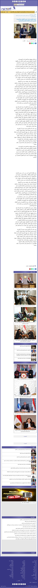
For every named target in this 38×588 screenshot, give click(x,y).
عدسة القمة (35, 566)
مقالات (36, 563)
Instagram (18, 1)
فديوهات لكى (35, 574)
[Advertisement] (25, 51)
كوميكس (23, 563)
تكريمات (24, 574)
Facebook (25, 1)
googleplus (21, 1)
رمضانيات (23, 577)
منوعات (36, 565)
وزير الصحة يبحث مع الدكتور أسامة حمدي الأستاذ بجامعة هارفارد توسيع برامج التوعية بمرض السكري (25, 323)
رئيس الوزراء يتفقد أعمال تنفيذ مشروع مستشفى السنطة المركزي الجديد (25, 305)
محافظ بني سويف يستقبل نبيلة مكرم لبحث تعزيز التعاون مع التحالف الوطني (26, 528)
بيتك (12, 577)
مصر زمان (11, 566)
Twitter (23, 1)
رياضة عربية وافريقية (10, 569)
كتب (33, 39)
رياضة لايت (35, 570)
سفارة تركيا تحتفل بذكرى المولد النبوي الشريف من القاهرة (25, 379)
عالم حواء (12, 570)
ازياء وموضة (35, 571)
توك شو (36, 564)
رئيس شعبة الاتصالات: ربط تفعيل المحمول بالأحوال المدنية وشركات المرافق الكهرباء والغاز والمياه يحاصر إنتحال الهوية (25, 396)
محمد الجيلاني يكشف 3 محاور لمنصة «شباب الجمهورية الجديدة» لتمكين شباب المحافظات (19, 471)
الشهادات (12, 574)
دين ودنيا (24, 566)
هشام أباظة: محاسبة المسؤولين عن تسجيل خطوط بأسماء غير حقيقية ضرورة (25, 413)
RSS (14, 1)
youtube (20, 1)
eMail (13, 1)
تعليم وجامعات (11, 575)
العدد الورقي (35, 577)
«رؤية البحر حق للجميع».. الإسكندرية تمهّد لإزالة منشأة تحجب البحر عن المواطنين (20, 479)
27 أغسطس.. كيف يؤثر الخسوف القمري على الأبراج (24, 350)
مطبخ (12, 571)
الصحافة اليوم (11, 565)
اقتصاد (24, 564)
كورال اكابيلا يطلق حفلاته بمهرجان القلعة (25, 346)
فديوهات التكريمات (34, 575)
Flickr (16, 1)
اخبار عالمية (11, 564)
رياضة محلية (35, 569)
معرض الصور (23, 575)
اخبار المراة (23, 571)
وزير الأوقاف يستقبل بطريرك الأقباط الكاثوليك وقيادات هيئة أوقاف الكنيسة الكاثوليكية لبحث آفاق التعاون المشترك (25, 341)
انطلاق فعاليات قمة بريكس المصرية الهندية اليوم (24, 358)
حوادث (24, 560)
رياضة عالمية (23, 569)
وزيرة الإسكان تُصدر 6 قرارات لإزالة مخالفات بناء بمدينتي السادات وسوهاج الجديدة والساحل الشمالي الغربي (25, 431)
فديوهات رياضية (22, 570)
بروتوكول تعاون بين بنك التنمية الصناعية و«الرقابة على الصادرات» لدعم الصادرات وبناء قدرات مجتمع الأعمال (23, 355)
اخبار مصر (35, 560)
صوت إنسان (23, 576)
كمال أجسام (11, 576)
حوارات (12, 563)
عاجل (36, 576)
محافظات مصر (11, 560)
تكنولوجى (23, 565)
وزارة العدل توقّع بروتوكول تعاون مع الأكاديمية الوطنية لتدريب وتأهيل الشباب (25, 288)
